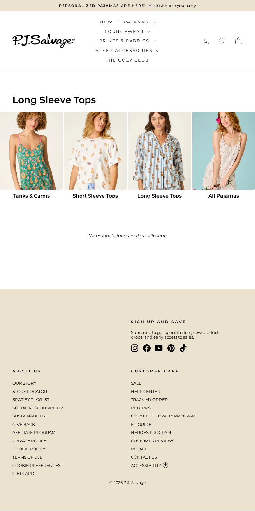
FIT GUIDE (141, 424)
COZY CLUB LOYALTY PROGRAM (163, 416)
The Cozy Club (127, 59)
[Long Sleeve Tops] (159, 151)
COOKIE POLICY (28, 449)
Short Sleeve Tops (95, 196)
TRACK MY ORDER (149, 399)
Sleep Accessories (125, 50)
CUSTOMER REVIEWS (152, 441)
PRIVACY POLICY (29, 441)
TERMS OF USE (27, 457)
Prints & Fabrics (125, 40)
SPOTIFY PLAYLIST (30, 399)
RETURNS (141, 408)
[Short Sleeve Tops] (95, 151)
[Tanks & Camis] (31, 151)
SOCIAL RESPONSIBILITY (38, 408)
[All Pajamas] (223, 151)
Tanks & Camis (31, 196)
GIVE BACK (23, 424)
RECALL (139, 449)
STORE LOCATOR (29, 391)
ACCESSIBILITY (146, 465)
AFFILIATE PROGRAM (33, 432)
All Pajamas (223, 196)
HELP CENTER (145, 391)
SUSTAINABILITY (29, 416)
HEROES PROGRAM (151, 432)
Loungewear (125, 31)
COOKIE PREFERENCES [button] (36, 465)
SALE (136, 383)
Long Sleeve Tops (159, 196)
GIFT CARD (23, 473)
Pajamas (137, 21)
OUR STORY (24, 383)
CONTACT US (144, 457)
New (107, 21)
